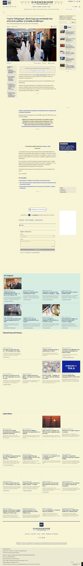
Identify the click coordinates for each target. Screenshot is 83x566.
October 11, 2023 (46, 146)
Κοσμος (8, 26)
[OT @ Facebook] (74, 1)
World (48, 6)
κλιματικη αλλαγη (39, 220)
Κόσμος (14, 15)
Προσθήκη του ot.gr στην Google (38, 70)
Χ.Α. (3, 12)
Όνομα (21, 234)
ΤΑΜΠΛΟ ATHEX (63, 192)
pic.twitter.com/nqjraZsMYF (46, 126)
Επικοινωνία (27, 533)
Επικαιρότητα (11, 15)
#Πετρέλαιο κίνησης (28, 9)
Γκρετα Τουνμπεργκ (29, 220)
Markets (34, 6)
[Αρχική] (7, 3)
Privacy (38, 533)
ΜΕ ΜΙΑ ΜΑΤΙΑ (62, 190)
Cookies (43, 533)
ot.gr (7, 15)
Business (39, 6)
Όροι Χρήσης (28, 252)
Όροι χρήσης (33, 533)
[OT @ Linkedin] (79, 1)
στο (34, 215)
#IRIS (38, 9)
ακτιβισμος (21, 220)
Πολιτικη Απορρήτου (36, 252)
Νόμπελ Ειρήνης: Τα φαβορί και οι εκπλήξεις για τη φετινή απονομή (34, 180)
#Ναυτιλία (53, 9)
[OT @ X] (76, 1)
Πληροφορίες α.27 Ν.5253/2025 (52, 533)
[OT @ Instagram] (77, 1)
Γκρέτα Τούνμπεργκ (41, 74)
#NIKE (57, 9)
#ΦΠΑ (49, 9)
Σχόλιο (21, 239)
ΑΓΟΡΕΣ (61, 188)
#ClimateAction (34, 126)
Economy (44, 6)
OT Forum (70, 1)
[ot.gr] (42, 4)
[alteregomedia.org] (66, 564)
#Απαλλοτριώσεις (44, 9)
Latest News (7, 414)
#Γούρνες (35, 9)
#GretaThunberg (25, 126)
